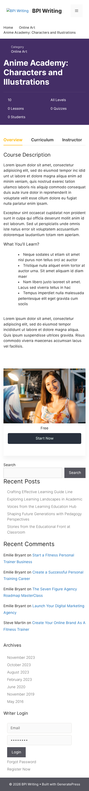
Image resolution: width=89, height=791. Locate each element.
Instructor (72, 140)
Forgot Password (21, 762)
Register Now (18, 769)
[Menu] (77, 10)
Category (17, 47)
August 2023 (18, 672)
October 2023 (19, 665)
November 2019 (20, 694)
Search (9, 465)
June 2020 (16, 687)
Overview (12, 140)
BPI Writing (47, 11)
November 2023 (21, 657)
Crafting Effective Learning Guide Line (40, 492)
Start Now (45, 438)
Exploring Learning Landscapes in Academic (44, 499)
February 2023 (19, 679)
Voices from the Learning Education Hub (41, 506)
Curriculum (42, 140)
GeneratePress (68, 784)
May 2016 (15, 701)
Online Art (19, 51)
